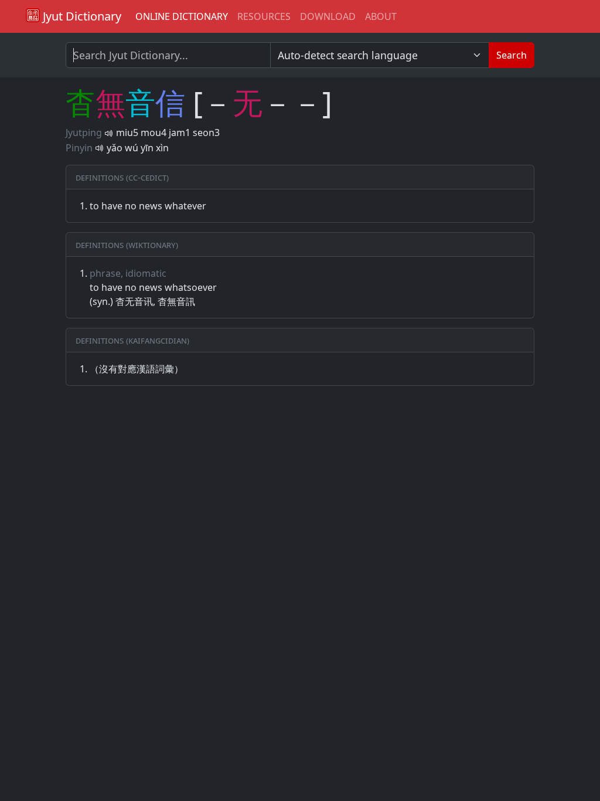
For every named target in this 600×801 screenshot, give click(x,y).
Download (328, 16)
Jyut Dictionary (80, 16)
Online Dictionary (181, 16)
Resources (264, 16)
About (381, 16)
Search (511, 55)
